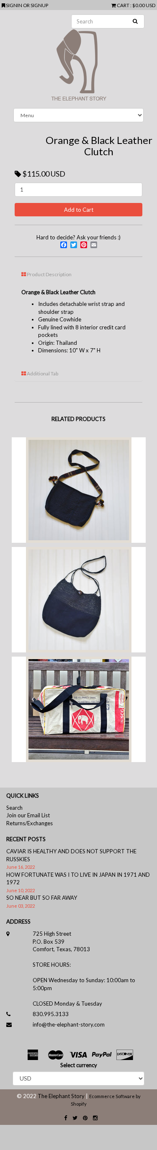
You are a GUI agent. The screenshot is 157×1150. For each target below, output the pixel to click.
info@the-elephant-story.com (69, 1024)
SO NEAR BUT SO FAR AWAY (41, 897)
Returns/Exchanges (29, 823)
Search (14, 807)
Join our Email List (28, 815)
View (78, 499)
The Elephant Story (61, 1096)
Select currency (78, 1065)
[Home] (78, 59)
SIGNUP (39, 5)
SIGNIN (14, 5)
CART (123, 5)
